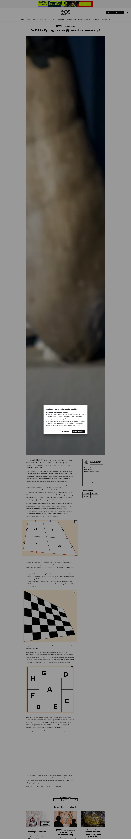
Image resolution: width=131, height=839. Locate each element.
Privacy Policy (79, 425)
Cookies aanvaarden (78, 431)
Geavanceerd (65, 431)
